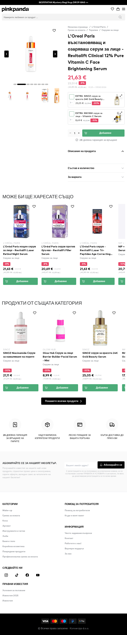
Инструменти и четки (13, 531)
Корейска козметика (13, 546)
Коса (5, 521)
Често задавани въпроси (78, 533)
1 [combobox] (70, 102)
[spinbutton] (75, 133)
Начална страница (79, 27)
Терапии (93, 30)
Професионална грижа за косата (20, 557)
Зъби (5, 536)
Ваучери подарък (74, 549)
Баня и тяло (8, 541)
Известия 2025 (10, 596)
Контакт (69, 538)
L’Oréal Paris (99, 27)
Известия (7, 601)
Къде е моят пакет (74, 516)
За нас (68, 554)
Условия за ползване (13, 590)
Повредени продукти (13, 552)
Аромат (6, 526)
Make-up (7, 510)
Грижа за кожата (76, 30)
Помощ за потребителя (77, 510)
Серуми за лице (110, 30)
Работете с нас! (73, 543)
